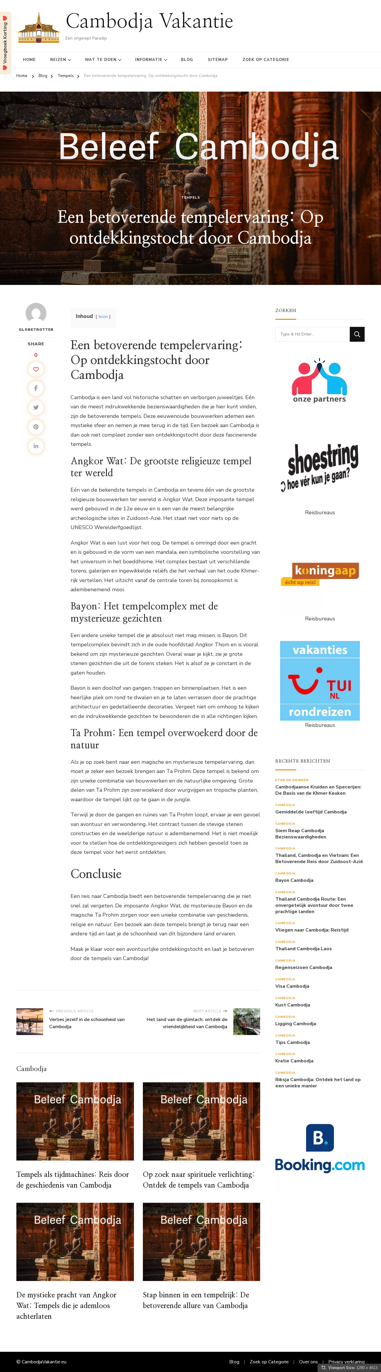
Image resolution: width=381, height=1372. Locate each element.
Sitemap (218, 59)
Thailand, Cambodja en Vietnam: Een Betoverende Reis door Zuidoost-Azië (319, 858)
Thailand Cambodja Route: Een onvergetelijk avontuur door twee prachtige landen (314, 905)
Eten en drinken (292, 780)
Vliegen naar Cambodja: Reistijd (312, 930)
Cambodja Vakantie (149, 22)
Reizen (58, 59)
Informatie (149, 59)
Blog (187, 59)
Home (29, 59)
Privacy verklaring (346, 1362)
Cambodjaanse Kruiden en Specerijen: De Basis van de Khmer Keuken (318, 790)
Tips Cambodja (292, 1042)
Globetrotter (36, 329)
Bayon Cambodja (294, 880)
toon (103, 316)
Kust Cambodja (292, 1005)
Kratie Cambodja (294, 1061)
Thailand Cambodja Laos (303, 949)
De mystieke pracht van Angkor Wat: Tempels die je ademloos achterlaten (66, 1306)
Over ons (308, 1362)
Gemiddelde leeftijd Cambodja (311, 812)
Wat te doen (101, 59)
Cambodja (285, 805)
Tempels (190, 197)
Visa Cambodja (292, 986)
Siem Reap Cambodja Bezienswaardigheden (300, 834)
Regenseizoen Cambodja (303, 968)
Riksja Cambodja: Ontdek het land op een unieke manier (318, 1083)
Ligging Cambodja (295, 1024)
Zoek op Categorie (266, 59)
